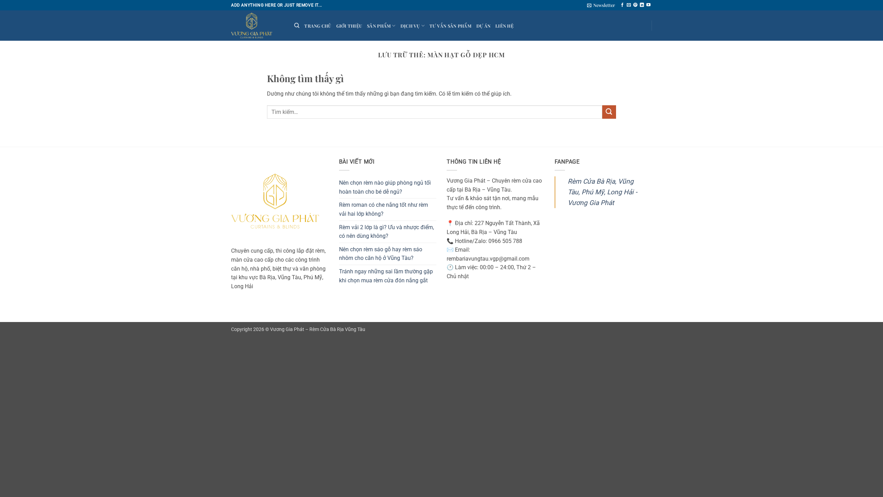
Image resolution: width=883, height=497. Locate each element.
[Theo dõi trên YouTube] (648, 5)
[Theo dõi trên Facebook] (622, 5)
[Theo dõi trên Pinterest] (635, 5)
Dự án (483, 26)
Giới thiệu (349, 26)
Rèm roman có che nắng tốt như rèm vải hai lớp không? (383, 209)
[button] (601, 5)
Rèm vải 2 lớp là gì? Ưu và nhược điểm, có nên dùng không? (386, 232)
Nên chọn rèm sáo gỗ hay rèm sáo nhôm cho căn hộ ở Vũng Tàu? (380, 254)
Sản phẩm (379, 26)
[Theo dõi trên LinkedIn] (642, 5)
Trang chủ (317, 26)
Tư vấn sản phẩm (450, 26)
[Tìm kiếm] (296, 25)
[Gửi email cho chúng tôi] (629, 5)
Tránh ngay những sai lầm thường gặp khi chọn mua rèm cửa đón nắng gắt (386, 276)
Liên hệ (504, 26)
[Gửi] (609, 112)
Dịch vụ (410, 26)
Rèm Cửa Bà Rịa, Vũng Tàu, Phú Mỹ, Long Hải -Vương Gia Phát (602, 191)
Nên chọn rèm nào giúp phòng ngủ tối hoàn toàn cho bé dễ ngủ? (385, 187)
